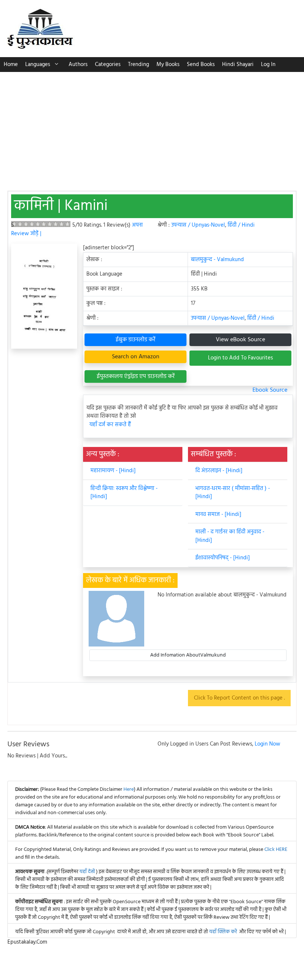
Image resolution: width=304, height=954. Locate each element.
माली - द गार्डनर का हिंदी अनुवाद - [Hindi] (229, 536)
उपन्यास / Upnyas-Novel (198, 225)
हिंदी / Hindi (241, 225)
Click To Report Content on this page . (239, 698)
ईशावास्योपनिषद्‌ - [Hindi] (222, 557)
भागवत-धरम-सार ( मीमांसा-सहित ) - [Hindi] (232, 492)
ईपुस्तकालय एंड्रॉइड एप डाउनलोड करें (136, 376)
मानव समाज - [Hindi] (218, 514)
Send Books (201, 64)
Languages (37, 64)
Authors (78, 64)
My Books (167, 64)
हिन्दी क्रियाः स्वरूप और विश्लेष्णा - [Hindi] (124, 492)
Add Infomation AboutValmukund (188, 655)
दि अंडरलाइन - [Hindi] (218, 470)
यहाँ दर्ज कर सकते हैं (110, 425)
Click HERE (275, 849)
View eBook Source (240, 340)
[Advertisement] (152, 128)
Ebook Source (269, 390)
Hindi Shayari (238, 64)
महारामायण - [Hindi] (113, 470)
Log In (268, 64)
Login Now (267, 744)
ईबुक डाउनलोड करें (135, 340)
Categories (107, 64)
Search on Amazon (135, 357)
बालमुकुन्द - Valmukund (217, 259)
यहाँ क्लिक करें (223, 932)
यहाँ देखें (87, 872)
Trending (138, 64)
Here (128, 789)
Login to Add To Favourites (240, 357)
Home (11, 64)
